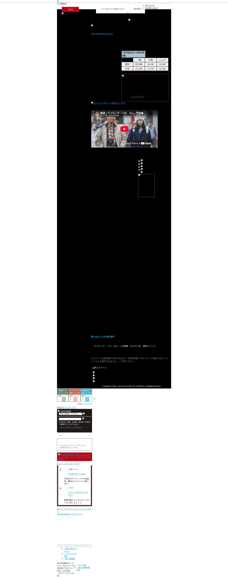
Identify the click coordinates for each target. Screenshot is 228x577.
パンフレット (137, 96)
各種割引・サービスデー (85, 403)
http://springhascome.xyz (102, 33)
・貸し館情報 (69, 559)
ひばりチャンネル (77, 474)
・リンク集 (81, 565)
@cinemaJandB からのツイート (70, 514)
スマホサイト (130, 3)
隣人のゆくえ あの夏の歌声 (102, 337)
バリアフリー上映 (143, 3)
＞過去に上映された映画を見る (70, 427)
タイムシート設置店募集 (160, 3)
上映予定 (64, 399)
